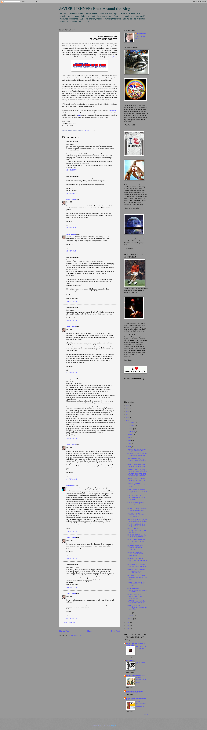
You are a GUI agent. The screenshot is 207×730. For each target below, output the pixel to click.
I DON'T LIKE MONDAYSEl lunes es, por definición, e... (136, 465)
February (131, 616)
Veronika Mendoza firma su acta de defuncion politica (141, 680)
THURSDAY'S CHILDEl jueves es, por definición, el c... (137, 450)
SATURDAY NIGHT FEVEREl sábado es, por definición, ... (137, 474)
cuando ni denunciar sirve (133, 693)
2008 (128, 622)
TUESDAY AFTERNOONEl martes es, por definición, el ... (136, 460)
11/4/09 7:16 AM (71, 251)
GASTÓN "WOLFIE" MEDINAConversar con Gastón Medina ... (135, 514)
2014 (128, 411)
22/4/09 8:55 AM (71, 587)
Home (90, 631)
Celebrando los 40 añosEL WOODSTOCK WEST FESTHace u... (135, 553)
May (129, 443)
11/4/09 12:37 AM (71, 170)
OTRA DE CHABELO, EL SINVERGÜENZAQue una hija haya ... (136, 497)
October (130, 429)
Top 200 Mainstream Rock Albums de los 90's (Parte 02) (141, 704)
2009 (128, 420)
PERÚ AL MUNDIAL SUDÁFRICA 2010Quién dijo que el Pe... (137, 607)
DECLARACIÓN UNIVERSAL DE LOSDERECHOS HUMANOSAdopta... (136, 571)
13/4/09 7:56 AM (71, 320)
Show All (145, 714)
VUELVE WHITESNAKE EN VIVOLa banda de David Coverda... (136, 583)
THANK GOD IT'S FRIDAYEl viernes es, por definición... (136, 479)
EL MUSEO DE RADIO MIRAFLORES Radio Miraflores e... (134, 596)
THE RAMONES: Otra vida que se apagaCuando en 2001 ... (137, 520)
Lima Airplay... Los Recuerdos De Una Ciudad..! (136, 699)
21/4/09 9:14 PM (71, 558)
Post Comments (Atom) (75, 635)
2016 (128, 405)
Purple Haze (112, 110)
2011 (128, 414)
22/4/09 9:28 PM (71, 618)
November (131, 426)
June (129, 440)
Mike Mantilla (70, 485)
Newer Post (64, 631)
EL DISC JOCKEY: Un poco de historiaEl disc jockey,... (137, 509)
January (130, 619)
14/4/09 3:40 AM (71, 438)
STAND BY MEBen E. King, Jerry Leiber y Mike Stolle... (136, 525)
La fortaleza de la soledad (134, 691)
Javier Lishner (71, 199)
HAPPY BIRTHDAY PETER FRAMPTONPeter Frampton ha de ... (137, 491)
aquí (112, 57)
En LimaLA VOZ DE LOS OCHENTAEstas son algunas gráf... (137, 560)
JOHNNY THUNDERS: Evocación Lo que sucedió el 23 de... (137, 485)
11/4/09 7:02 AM (71, 228)
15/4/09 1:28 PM (71, 531)
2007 (128, 625)
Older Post (115, 631)
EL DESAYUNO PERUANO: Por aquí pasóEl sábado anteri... (136, 541)
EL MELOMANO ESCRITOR (135, 676)
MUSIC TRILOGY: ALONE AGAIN (141, 647)
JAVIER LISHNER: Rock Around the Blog (94, 8)
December (131, 423)
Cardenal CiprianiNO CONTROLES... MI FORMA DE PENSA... (136, 590)
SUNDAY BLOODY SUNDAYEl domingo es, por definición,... (137, 470)
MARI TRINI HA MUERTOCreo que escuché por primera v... (137, 565)
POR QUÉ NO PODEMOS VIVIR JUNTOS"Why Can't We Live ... (136, 530)
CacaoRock (130, 660)
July (129, 438)
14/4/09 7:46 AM (71, 479)
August (130, 435)
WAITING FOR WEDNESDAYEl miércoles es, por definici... (137, 454)
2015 (128, 408)
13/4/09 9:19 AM (71, 373)
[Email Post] (93, 130)
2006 (128, 628)
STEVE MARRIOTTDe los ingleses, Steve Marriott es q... (136, 503)
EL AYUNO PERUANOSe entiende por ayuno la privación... (135, 547)
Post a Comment (69, 622)
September (131, 432)
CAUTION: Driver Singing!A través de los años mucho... (137, 601)
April (129, 446)
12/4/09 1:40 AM (71, 301)
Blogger (113, 726)
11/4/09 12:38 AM (71, 193)
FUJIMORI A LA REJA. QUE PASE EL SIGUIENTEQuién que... (137, 577)
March (130, 613)
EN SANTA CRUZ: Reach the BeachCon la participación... (137, 535)
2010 (128, 417)
